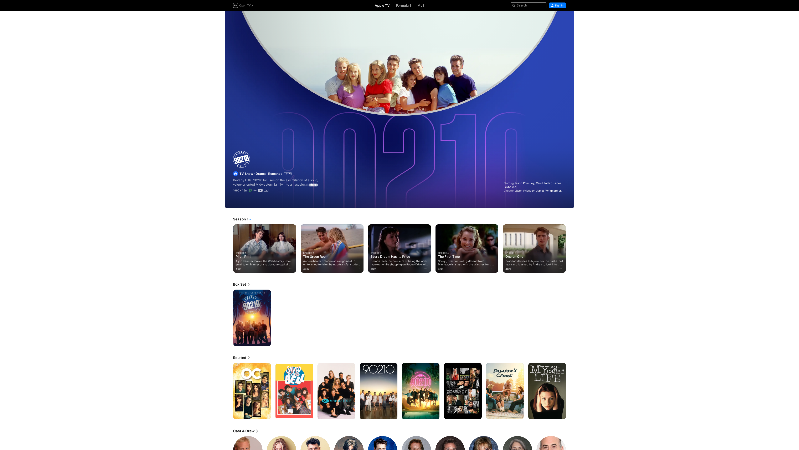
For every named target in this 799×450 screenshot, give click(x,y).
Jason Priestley (524, 183)
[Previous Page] (229, 248)
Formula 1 (403, 5)
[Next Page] (570, 248)
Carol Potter (543, 183)
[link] (241, 284)
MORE (313, 185)
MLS (420, 5)
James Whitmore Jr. (549, 190)
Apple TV (382, 5)
